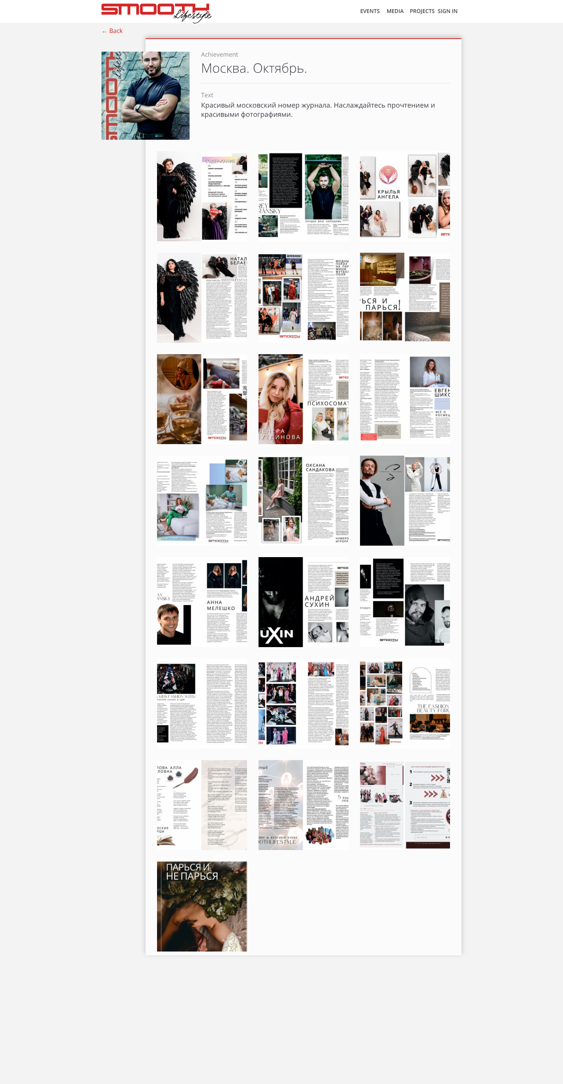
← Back (112, 30)
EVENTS (370, 11)
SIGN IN (448, 11)
